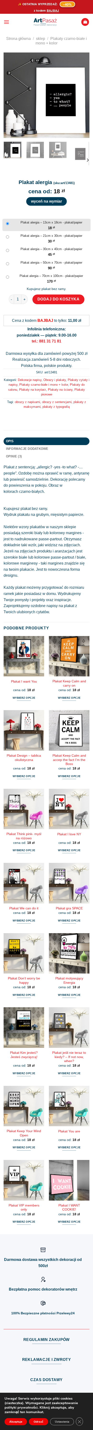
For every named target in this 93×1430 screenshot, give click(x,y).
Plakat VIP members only (24, 1207)
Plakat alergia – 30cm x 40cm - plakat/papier (51, 249)
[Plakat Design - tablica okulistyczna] (24, 730)
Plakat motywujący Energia (69, 980)
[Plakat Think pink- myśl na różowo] (24, 809)
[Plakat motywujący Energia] (69, 953)
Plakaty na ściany (60, 389)
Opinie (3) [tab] (14, 456)
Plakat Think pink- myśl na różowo (23, 836)
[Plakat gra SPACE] (69, 883)
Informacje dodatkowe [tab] (27, 449)
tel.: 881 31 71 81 (46, 341)
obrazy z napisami (27, 402)
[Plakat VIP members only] (24, 1180)
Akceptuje (15, 1422)
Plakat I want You (24, 681)
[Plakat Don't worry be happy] (24, 953)
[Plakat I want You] (24, 656)
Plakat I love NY (69, 834)
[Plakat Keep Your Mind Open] (24, 1106)
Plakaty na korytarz (32, 389)
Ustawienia (62, 1422)
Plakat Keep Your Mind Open (24, 1133)
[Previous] (11, 95)
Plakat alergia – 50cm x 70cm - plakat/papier (51, 262)
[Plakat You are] (69, 1106)
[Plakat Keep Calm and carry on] (69, 656)
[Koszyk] (85, 22)
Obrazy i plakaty (54, 380)
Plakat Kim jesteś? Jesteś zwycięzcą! (24, 1055)
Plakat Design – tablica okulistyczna (24, 758)
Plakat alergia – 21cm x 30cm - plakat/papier (51, 236)
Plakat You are (69, 1131)
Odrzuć (38, 1422)
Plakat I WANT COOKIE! (69, 1207)
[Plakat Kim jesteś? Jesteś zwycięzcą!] (24, 1027)
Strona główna (18, 39)
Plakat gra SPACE (69, 908)
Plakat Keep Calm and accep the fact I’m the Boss (69, 760)
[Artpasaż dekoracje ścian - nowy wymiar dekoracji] (45, 22)
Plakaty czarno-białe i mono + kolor (43, 384)
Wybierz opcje (24, 697)
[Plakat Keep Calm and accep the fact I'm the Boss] (69, 730)
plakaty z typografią (56, 407)
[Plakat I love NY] (69, 809)
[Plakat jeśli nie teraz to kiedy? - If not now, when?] (69, 1027)
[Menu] (6, 22)
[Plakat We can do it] (24, 883)
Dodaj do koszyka (58, 299)
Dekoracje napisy (29, 380)
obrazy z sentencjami (57, 402)
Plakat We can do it (23, 908)
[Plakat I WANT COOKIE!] (69, 1180)
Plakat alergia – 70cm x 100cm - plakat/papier (51, 276)
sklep (40, 39)
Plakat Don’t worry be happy (24, 980)
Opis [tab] (10, 441)
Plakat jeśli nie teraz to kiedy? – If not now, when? (69, 1057)
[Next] (82, 95)
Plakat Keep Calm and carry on (69, 683)
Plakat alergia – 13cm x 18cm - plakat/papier (51, 222)
